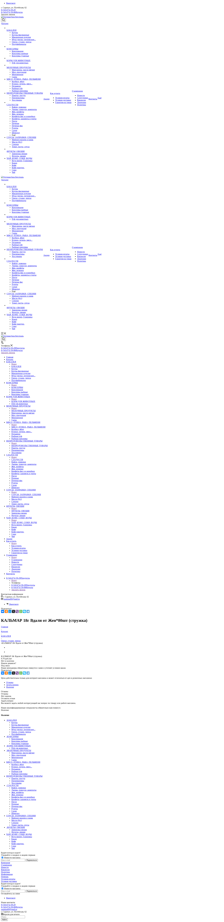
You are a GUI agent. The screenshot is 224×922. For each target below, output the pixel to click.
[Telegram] (28, 611)
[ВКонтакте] (2, 611)
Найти (4, 920)
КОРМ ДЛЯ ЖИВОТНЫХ (23, 401)
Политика (5, 872)
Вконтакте (10, 3)
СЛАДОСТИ (17, 459)
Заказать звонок (8, 353)
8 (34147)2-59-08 (12, 12)
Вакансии (5, 870)
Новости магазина (12, 858)
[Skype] (24, 611)
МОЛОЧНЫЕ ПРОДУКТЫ (23, 411)
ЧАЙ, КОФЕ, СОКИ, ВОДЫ (24, 522)
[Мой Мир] (9, 611)
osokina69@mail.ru (12, 599)
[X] (13, 611)
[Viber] (17, 611)
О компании (16, 560)
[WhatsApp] (20, 611)
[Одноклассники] (6, 611)
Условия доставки (9, 881)
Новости (5, 867)
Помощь (4, 877)
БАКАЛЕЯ (16, 366)
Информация (7, 874)
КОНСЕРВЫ (17, 387)
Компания (5, 863)
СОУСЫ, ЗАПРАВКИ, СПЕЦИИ (26, 494)
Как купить (16, 546)
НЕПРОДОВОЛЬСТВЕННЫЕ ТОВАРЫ (29, 446)
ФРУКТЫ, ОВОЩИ (20, 511)
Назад (14, 364)
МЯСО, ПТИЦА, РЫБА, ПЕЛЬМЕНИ (28, 427)
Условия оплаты (8, 879)
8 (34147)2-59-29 (8, 10)
